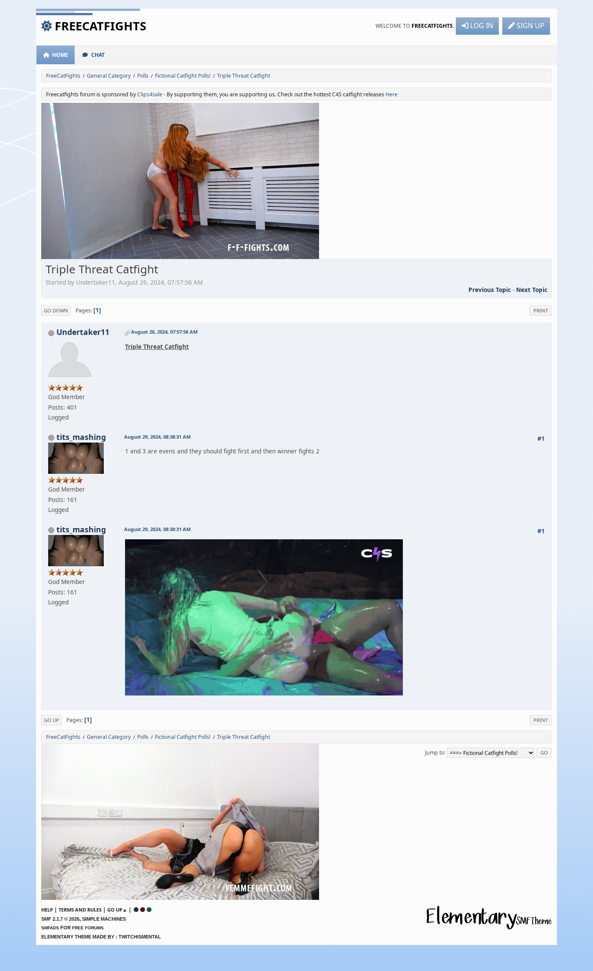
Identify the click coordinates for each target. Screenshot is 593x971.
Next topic (531, 289)
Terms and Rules (80, 909)
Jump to (434, 752)
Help (47, 909)
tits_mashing (81, 437)
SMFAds (50, 927)
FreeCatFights (100, 26)
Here (391, 94)
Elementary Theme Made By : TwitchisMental (101, 936)
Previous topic (489, 289)
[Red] (142, 909)
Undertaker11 (82, 332)
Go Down (56, 310)
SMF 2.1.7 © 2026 (60, 919)
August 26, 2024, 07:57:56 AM (164, 331)
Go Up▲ (117, 909)
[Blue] (136, 909)
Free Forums (88, 927)
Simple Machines (104, 919)
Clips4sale (149, 94)
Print (541, 310)
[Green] (149, 909)
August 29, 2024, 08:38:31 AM (157, 436)
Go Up (51, 720)
